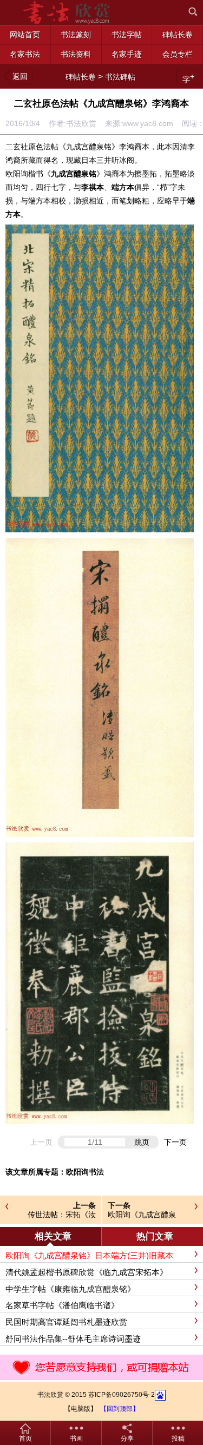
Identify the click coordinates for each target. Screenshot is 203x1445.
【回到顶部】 (119, 1409)
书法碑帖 (120, 76)
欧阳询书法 (85, 1171)
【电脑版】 (80, 1409)
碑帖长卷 (81, 76)
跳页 (141, 1142)
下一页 (175, 1142)
